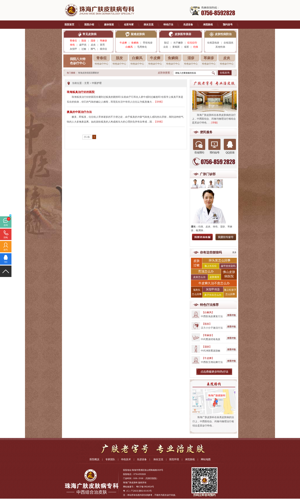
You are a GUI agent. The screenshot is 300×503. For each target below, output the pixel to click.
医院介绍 (89, 24)
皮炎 (93, 45)
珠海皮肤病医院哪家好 (88, 73)
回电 (6, 237)
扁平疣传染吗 (228, 266)
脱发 (83, 40)
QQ (5, 262)
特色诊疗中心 (101, 63)
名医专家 (129, 24)
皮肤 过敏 (196, 263)
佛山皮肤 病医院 (229, 274)
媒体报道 (109, 24)
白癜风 (129, 47)
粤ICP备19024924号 (145, 486)
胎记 (166, 42)
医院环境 (174, 459)
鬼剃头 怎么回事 (197, 292)
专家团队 (110, 459)
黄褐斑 (176, 47)
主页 (86, 83)
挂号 (6, 250)
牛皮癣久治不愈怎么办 (214, 283)
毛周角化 (142, 47)
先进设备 (188, 24)
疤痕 (195, 47)
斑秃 (103, 45)
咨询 (6, 225)
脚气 (93, 49)
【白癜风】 (208, 312)
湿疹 (93, 40)
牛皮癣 (123, 42)
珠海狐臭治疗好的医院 (81, 91)
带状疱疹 (148, 42)
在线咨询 (225, 72)
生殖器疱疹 (213, 42)
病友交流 (148, 24)
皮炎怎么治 (199, 277)
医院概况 (94, 459)
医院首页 (69, 24)
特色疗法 (168, 24)
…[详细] (213, 122)
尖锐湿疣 (228, 42)
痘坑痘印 (192, 42)
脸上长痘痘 (211, 266)
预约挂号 (228, 24)
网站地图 (206, 459)
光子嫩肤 (178, 42)
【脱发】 (207, 324)
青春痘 (73, 40)
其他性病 (220, 47)
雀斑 (186, 47)
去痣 (165, 47)
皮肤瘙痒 (214, 277)
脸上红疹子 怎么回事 (230, 292)
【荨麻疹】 (208, 335)
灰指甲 (73, 49)
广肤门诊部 (208, 174)
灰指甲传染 (213, 289)
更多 (234, 252)
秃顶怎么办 (206, 271)
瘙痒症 (103, 49)
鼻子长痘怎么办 (212, 295)
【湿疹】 (207, 346)
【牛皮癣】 (208, 358)
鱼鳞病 (135, 42)
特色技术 (126, 459)
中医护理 (97, 83)
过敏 (83, 49)
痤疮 (72, 45)
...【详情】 (158, 102)
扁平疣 (82, 45)
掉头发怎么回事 (220, 260)
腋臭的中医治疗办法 (79, 111)
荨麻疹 (103, 40)
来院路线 (208, 24)
